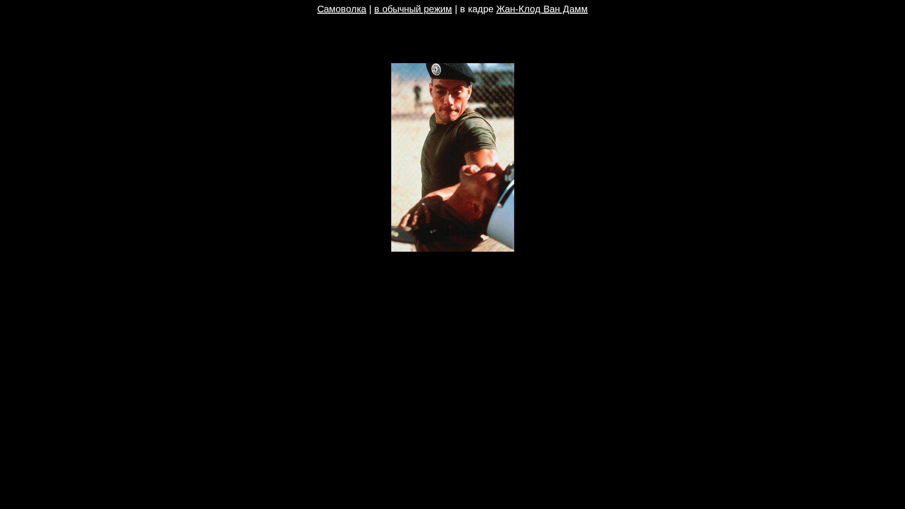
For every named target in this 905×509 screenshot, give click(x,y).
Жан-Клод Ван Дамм (542, 9)
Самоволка (341, 9)
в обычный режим (413, 9)
